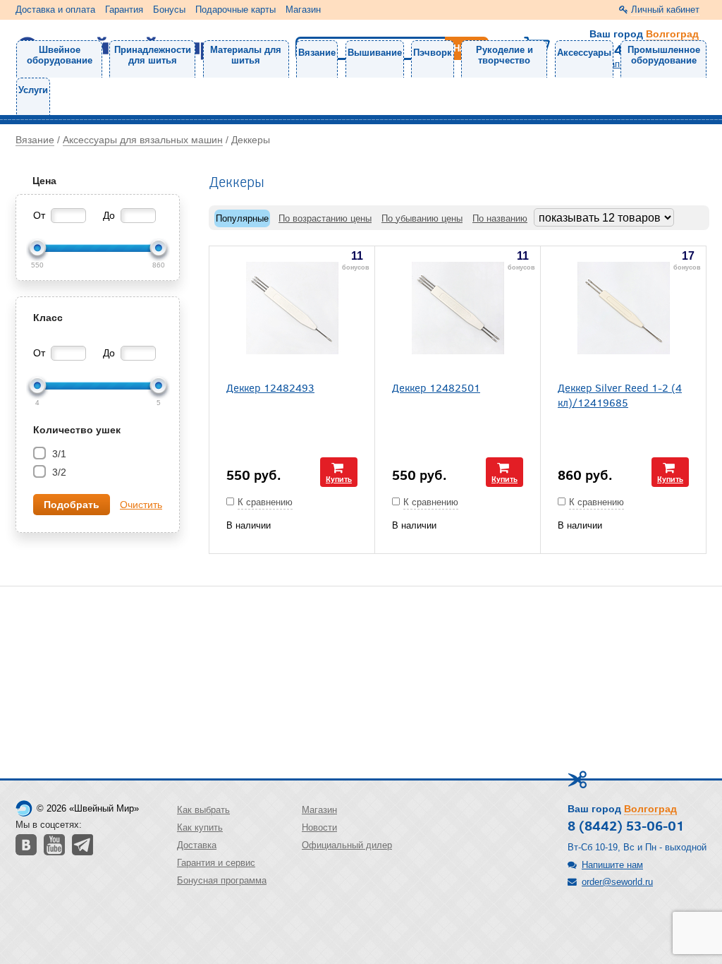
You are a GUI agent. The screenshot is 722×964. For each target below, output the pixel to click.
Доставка (196, 845)
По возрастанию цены (325, 218)
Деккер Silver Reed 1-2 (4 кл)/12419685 (620, 394)
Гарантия (124, 9)
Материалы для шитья (245, 55)
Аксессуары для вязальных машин (143, 139)
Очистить (141, 504)
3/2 (57, 472)
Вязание (317, 52)
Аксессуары (584, 52)
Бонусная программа (222, 880)
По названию (499, 218)
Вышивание (375, 52)
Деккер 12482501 (436, 387)
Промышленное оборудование (664, 55)
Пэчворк (432, 52)
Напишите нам (612, 865)
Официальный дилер (347, 845)
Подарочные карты (235, 9)
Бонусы (169, 9)
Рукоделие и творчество (504, 55)
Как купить (200, 827)
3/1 (57, 453)
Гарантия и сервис (216, 862)
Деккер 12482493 (270, 387)
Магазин (303, 9)
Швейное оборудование (59, 55)
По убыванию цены (422, 218)
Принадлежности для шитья (152, 55)
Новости (319, 827)
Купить (339, 479)
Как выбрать (203, 810)
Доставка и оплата (55, 9)
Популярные (242, 218)
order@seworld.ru (617, 881)
